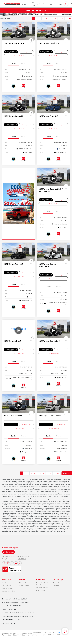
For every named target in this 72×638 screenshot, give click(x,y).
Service (22, 579)
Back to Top (67, 473)
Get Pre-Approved (26, 52)
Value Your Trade (20, 55)
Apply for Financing (42, 587)
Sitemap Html (24, 634)
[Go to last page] (70, 18)
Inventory (6, 579)
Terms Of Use (14, 634)
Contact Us (10, 552)
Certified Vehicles (7, 588)
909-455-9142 (22, 559)
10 (62, 18)
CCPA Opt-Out (44, 633)
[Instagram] (8, 563)
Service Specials (24, 585)
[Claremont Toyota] (12, 4)
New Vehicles (6, 583)
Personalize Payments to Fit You (11, 52)
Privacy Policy (10, 634)
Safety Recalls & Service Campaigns (36, 633)
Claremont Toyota (5, 634)
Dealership (58, 579)
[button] (31, 40)
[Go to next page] (66, 18)
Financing (40, 579)
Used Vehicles (6, 585)
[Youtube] (16, 563)
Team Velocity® (59, 632)
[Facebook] (4, 563)
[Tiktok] (20, 563)
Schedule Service (24, 583)
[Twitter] (12, 563)
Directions (56, 585)
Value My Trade (40, 590)
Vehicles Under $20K (8, 591)
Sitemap (19, 634)
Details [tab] (13, 63)
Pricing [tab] (23, 63)
